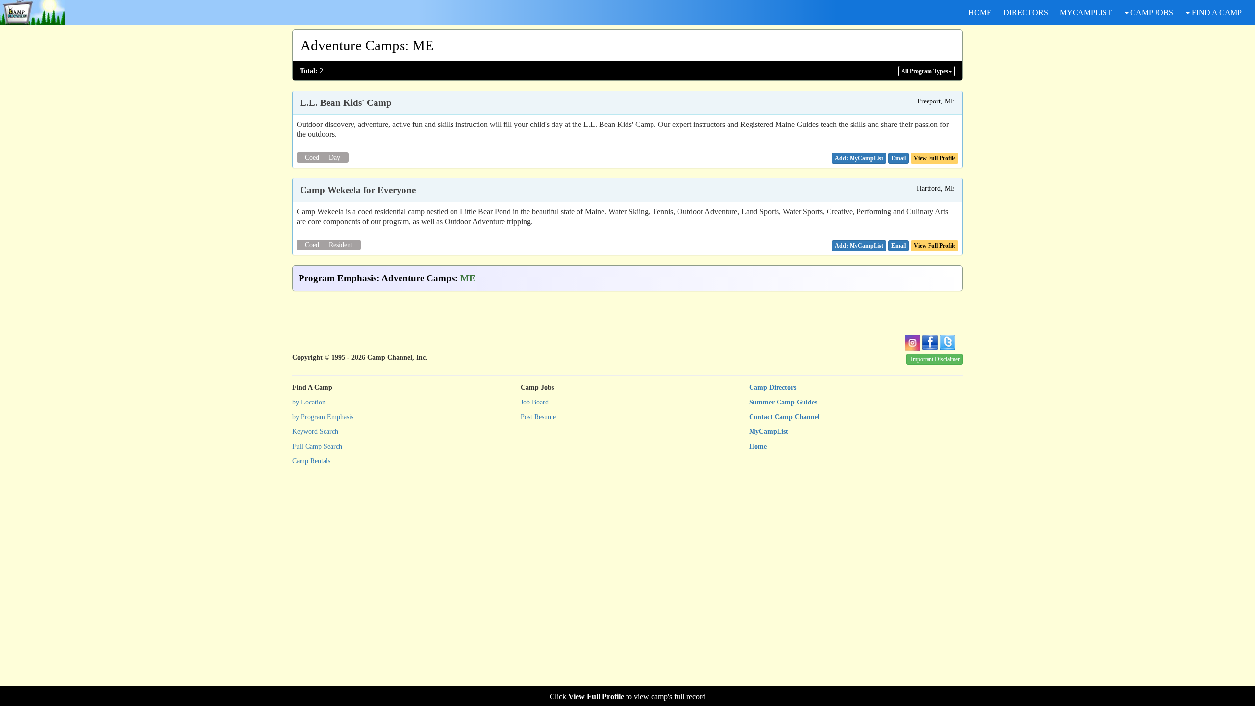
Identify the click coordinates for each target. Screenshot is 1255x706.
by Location (309, 402)
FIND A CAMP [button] (1216, 12)
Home (758, 446)
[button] (898, 158)
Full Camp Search (317, 446)
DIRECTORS (1026, 12)
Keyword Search (315, 431)
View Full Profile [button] (934, 158)
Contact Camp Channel (784, 417)
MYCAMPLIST (1086, 12)
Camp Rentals (311, 461)
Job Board (535, 402)
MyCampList (768, 431)
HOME (980, 12)
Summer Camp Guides (783, 402)
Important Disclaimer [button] (935, 359)
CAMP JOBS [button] (1151, 12)
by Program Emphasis (322, 417)
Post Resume (538, 417)
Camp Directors (772, 387)
